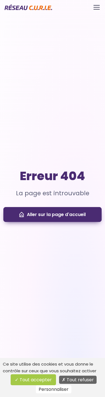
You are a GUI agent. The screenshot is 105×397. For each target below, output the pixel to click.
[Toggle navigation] (96, 7)
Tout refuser (80, 380)
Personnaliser (54, 389)
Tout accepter (35, 380)
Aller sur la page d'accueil (56, 214)
